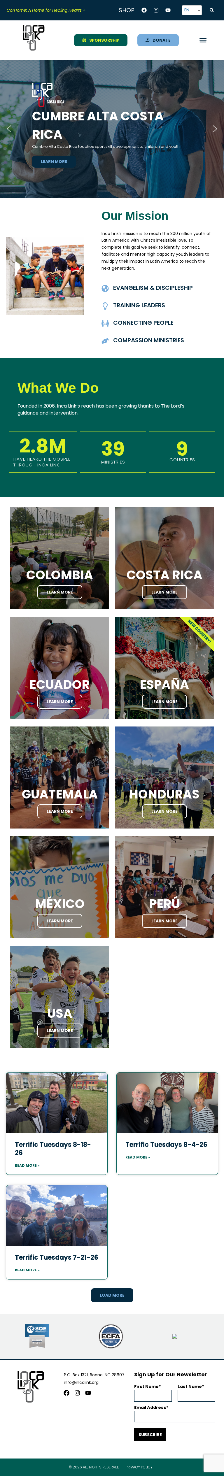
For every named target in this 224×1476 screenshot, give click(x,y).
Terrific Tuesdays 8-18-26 (53, 1148)
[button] (211, 10)
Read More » (27, 1165)
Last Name (190, 1386)
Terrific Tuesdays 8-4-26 (166, 1144)
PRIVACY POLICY (139, 1467)
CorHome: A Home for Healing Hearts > (46, 10)
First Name (146, 1386)
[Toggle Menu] (203, 40)
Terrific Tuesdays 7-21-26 (56, 1257)
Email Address (150, 1407)
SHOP (126, 10)
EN (186, 10)
